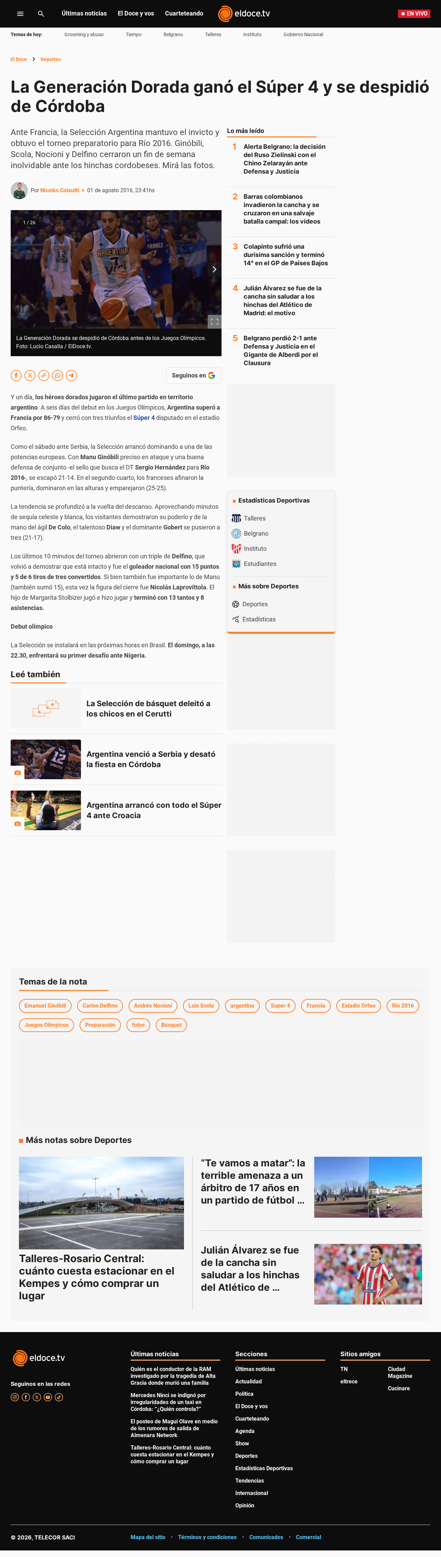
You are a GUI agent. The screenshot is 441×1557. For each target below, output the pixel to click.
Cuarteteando (184, 13)
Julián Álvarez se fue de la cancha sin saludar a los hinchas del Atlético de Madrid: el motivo (282, 301)
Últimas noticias (84, 13)
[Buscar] (41, 13)
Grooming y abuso (84, 34)
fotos (138, 1025)
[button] (116, 283)
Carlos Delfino (100, 1005)
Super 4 (280, 1005)
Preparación (100, 1025)
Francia (316, 1005)
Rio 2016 (403, 1005)
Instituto (252, 34)
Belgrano (173, 34)
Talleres (213, 34)
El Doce (19, 59)
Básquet (171, 1025)
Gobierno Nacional (303, 34)
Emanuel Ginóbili (45, 1005)
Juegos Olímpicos (46, 1025)
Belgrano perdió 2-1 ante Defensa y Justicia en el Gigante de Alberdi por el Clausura (281, 350)
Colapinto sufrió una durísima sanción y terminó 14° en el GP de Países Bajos (286, 255)
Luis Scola (201, 1005)
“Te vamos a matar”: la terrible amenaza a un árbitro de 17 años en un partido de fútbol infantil (254, 1187)
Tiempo (134, 34)
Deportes (51, 59)
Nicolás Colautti (59, 190)
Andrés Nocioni (153, 1005)
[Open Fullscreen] (215, 322)
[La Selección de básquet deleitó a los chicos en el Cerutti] (46, 708)
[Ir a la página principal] (244, 14)
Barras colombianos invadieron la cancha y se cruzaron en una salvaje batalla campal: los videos (282, 209)
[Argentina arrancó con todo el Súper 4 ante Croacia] (46, 810)
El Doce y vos (136, 13)
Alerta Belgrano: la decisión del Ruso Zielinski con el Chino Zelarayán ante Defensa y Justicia (285, 159)
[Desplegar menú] (15, 14)
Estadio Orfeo (359, 1005)
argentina (242, 1005)
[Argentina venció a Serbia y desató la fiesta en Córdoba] (46, 759)
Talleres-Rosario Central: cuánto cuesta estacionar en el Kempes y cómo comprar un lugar (96, 1277)
